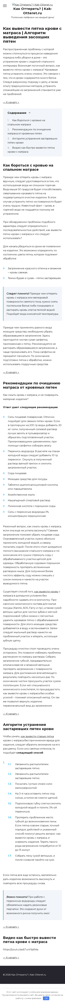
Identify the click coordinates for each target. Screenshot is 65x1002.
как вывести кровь (46, 591)
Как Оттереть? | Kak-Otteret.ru (32, 11)
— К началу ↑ (11, 102)
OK (46, 998)
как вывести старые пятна (37, 736)
